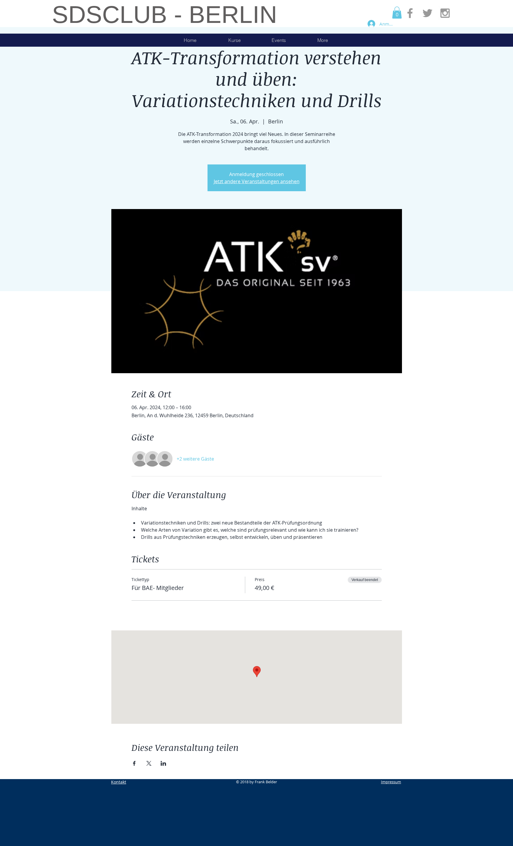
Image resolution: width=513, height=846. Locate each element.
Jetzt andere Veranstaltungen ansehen (257, 181)
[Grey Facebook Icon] (410, 13)
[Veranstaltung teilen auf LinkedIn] (163, 763)
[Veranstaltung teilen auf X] (149, 763)
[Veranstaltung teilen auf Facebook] (134, 763)
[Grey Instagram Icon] (445, 13)
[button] (397, 13)
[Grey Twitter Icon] (427, 13)
